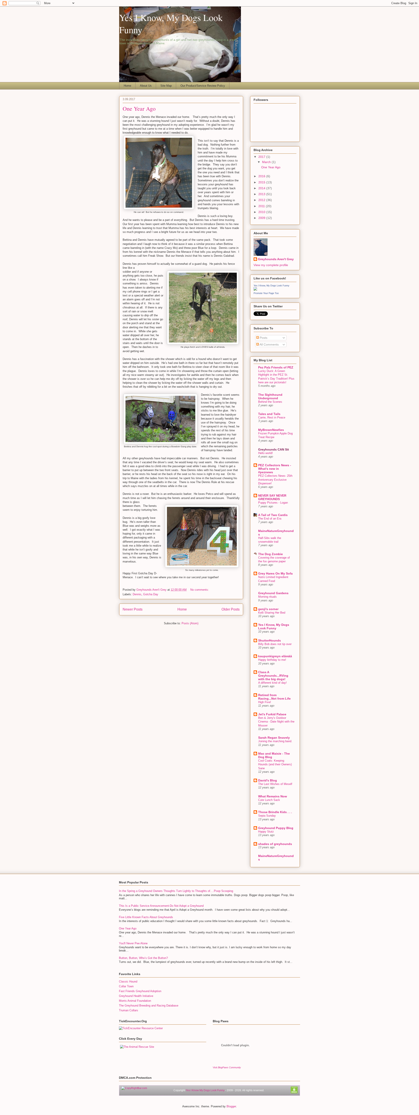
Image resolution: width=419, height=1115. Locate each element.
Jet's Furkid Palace (272, 714)
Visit (227, 1067)
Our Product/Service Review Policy (202, 85)
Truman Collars (128, 1010)
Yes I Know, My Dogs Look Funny (271, 285)
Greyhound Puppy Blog (275, 828)
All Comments (269, 344)
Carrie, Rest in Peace (271, 417)
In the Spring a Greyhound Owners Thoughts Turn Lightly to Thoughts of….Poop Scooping (176, 891)
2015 (262, 182)
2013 (262, 194)
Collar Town (126, 986)
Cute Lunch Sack (269, 800)
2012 (262, 200)
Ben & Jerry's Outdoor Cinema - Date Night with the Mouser (276, 721)
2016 (262, 176)
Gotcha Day (150, 594)
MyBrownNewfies (271, 430)
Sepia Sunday (267, 815)
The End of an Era (269, 518)
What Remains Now (272, 796)
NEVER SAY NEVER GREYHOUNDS (272, 497)
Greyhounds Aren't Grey (151, 589)
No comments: (199, 589)
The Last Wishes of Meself (275, 784)
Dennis (137, 594)
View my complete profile (271, 265)
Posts (263, 337)
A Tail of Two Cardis (273, 515)
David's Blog (267, 780)
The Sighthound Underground (270, 396)
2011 (262, 206)
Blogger (231, 1106)
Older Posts (231, 609)
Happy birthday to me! (272, 659)
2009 (262, 218)
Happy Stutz (266, 831)
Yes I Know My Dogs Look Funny (205, 1090)
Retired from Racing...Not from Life (274, 696)
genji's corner (268, 609)
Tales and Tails (269, 414)
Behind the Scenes (270, 401)
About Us (146, 85)
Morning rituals (267, 596)
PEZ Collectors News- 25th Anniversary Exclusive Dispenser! (275, 479)
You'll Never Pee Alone (133, 943)
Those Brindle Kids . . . (275, 812)
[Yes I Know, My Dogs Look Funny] (255, 289)
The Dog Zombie (270, 554)
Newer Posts (133, 609)
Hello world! (265, 453)
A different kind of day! (272, 682)
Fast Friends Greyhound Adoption (140, 991)
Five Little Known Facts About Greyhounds (146, 917)
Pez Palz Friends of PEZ (275, 367)
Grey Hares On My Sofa (275, 573)
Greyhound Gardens (273, 593)
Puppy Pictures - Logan (273, 502)
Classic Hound (128, 981)
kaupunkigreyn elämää (275, 656)
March (267, 162)
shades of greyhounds (275, 844)
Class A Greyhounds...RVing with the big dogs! (273, 675)
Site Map (166, 85)
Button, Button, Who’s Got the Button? (143, 958)
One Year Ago (139, 108)
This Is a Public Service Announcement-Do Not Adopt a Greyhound (161, 905)
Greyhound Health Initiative (136, 996)
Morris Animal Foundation (135, 1000)
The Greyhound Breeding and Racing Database (148, 1005)
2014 (262, 188)
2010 (262, 212)
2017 (262, 156)
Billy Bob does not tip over (275, 644)
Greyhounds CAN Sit (273, 449)
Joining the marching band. (275, 741)
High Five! (264, 702)
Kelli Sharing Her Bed (271, 612)
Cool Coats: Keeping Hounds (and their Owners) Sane (275, 764)
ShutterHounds (269, 640)
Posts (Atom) (190, 623)
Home (127, 85)
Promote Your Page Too (266, 293)
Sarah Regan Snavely (274, 737)
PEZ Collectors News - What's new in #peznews (274, 468)
